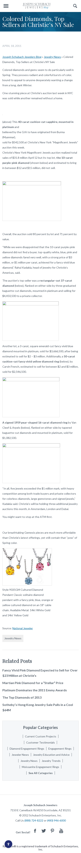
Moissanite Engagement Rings (40, 767)
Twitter (44, 830)
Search (75, 6)
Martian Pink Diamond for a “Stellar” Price (32, 683)
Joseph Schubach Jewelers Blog (21, 56)
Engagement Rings (60, 748)
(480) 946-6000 (56, 820)
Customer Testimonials (40, 742)
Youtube (61, 830)
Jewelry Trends (51, 760)
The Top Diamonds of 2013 (21, 697)
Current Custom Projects (40, 736)
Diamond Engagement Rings (27, 748)
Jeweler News (20, 754)
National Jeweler (22, 628)
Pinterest (52, 830)
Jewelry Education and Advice (51, 754)
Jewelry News (52, 56)
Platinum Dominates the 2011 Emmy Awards (34, 690)
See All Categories (41, 773)
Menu (5, 6)
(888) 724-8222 (33, 820)
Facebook (35, 830)
